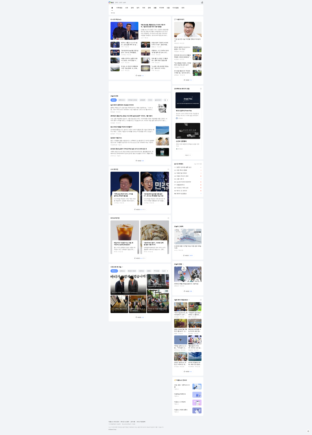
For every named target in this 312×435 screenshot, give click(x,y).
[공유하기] (201, 2)
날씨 (124, 2)
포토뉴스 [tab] (114, 271)
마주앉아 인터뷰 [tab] (132, 100)
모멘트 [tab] (149, 271)
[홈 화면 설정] (308, 431)
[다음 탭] (167, 100)
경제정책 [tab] (142, 100)
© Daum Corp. (113, 429)
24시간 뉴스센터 (125, 421)
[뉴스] (112, 2)
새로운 (140, 75)
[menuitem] (112, 7)
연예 (116, 2)
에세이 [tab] (113, 100)
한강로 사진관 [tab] (132, 271)
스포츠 (120, 2)
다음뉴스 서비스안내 (114, 421)
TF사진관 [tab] (156, 271)
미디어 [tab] (150, 100)
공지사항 (133, 421)
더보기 (187, 155)
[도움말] (168, 169)
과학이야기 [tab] (122, 100)
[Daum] (110, 2)
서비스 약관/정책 (141, 421)
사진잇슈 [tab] (141, 271)
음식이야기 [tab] (158, 100)
